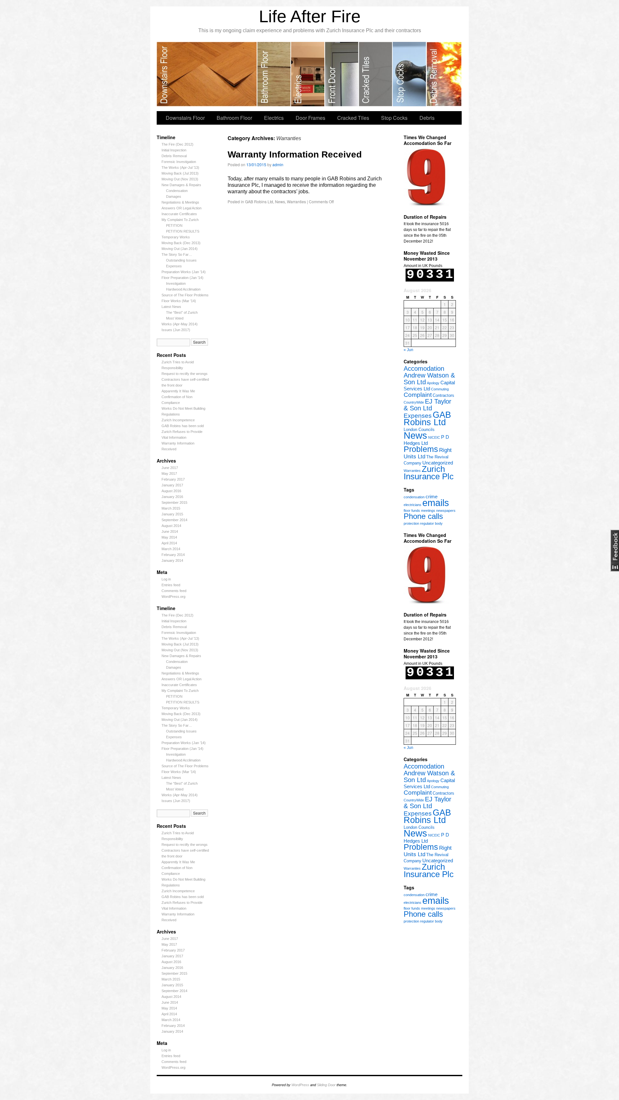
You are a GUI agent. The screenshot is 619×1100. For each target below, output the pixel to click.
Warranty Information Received (295, 154)
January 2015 (172, 514)
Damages (173, 196)
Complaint (418, 394)
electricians (412, 505)
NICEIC (434, 437)
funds (415, 510)
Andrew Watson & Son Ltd (429, 379)
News (415, 435)
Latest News (171, 307)
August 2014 (171, 526)
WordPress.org (173, 596)
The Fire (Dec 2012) (177, 144)
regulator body (431, 523)
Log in (166, 579)
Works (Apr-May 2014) (180, 324)
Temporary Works (176, 237)
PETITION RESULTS (182, 231)
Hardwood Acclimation (183, 289)
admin (277, 164)
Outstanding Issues (181, 260)
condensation (414, 497)
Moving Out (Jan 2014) (180, 249)
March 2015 (171, 508)
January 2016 (172, 497)
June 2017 (170, 468)
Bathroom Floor (274, 74)
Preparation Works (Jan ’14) (184, 272)
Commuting (440, 389)
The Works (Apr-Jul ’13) (180, 167)
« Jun (408, 350)
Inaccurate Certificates (179, 214)
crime (431, 496)
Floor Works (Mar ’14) (179, 301)
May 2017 (169, 473)
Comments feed (174, 591)
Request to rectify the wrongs (185, 374)
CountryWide (414, 402)
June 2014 (170, 531)
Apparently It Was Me (178, 391)
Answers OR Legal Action (181, 208)
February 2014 (173, 555)
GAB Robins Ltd (427, 418)
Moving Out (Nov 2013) (180, 179)
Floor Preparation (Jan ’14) (182, 278)
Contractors (443, 395)
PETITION (174, 225)
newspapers (446, 510)
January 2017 (172, 485)
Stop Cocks (410, 74)
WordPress (300, 1085)
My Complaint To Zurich (180, 220)
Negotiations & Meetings (180, 202)
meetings (428, 510)
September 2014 (174, 520)
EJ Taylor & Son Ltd (427, 405)
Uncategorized (437, 462)
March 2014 (171, 549)
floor (407, 510)
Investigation (176, 283)
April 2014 (169, 543)
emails (435, 502)
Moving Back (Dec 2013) (181, 243)
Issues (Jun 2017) (176, 330)
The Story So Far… (177, 254)
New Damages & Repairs (181, 185)
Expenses (174, 266)
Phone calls (423, 516)
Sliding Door (326, 1085)
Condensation (177, 191)
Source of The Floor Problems (185, 295)
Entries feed (171, 585)
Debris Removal (174, 156)
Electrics (308, 74)
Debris (444, 74)
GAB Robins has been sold (183, 426)
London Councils (419, 429)
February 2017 (173, 479)
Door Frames (342, 74)
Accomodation (424, 368)
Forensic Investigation (179, 162)
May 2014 (169, 537)
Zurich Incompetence (178, 420)
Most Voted (174, 318)
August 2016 (171, 491)
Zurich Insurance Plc (429, 472)
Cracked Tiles (376, 74)
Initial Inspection (174, 150)
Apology (433, 383)
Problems (421, 449)
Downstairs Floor (207, 74)
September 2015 (174, 502)
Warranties (412, 471)
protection (411, 523)
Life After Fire (309, 16)
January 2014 (172, 560)
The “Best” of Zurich (182, 312)
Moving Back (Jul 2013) (180, 173)
